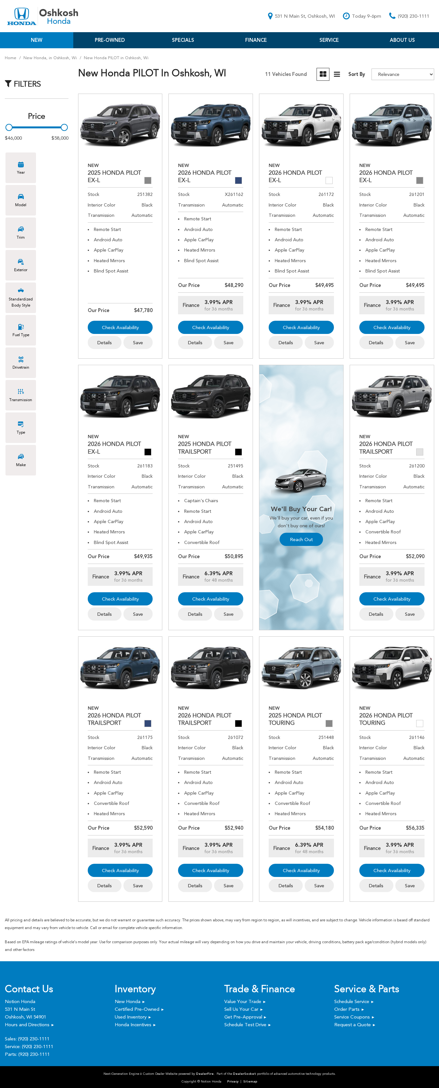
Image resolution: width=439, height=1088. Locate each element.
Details (104, 343)
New (36, 40)
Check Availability (120, 327)
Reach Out (301, 539)
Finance (256, 40)
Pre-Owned (110, 40)
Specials (183, 40)
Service (329, 40)
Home (11, 57)
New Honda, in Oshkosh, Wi (50, 57)
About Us (402, 40)
